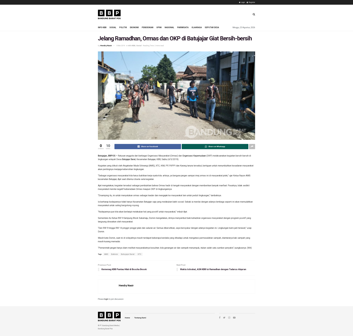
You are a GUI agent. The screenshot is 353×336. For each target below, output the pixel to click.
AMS (106, 254)
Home (127, 318)
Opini (159, 27)
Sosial (112, 27)
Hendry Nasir (106, 46)
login (106, 299)
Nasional (169, 27)
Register (251, 2)
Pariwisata (182, 27)
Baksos (114, 254)
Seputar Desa (212, 27)
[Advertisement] (199, 14)
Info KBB (102, 27)
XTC (139, 254)
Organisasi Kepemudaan (194, 155)
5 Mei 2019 (120, 46)
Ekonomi (134, 27)
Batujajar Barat (129, 159)
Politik (123, 27)
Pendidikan (147, 27)
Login (242, 2)
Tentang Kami (140, 318)
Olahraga (197, 27)
